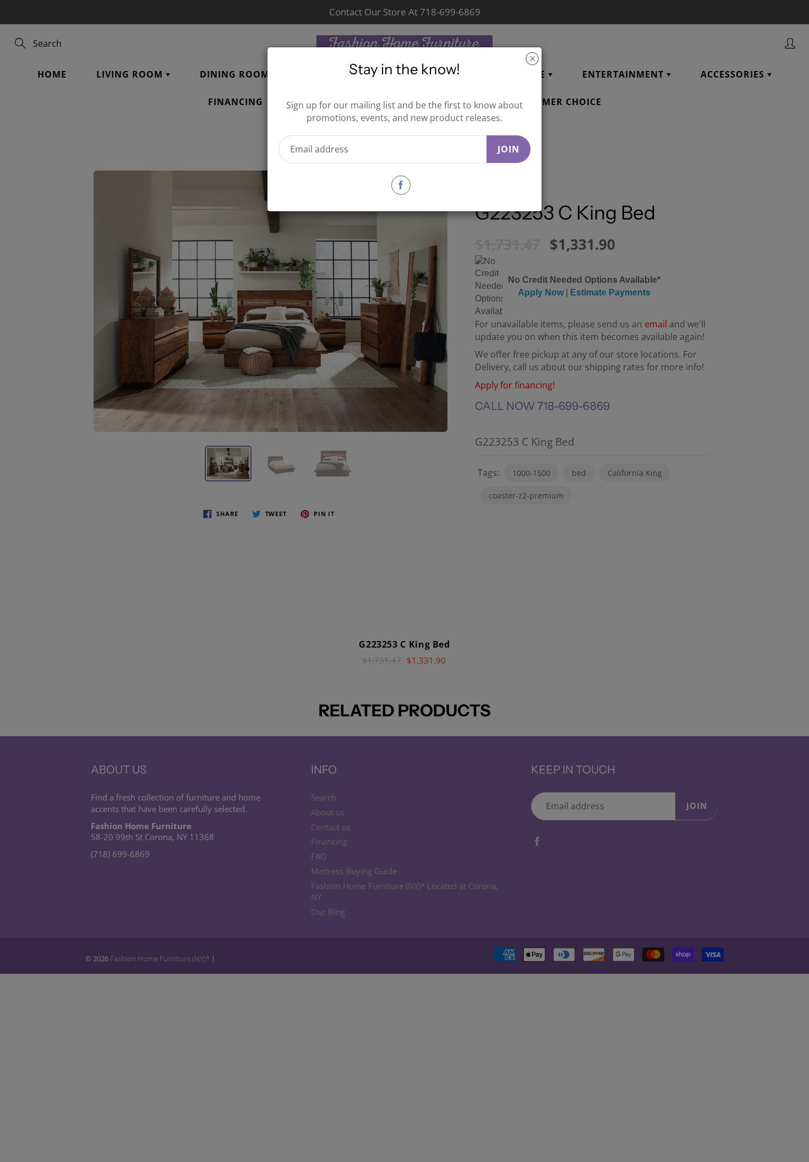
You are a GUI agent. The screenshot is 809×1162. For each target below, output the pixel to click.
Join (509, 149)
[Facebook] (401, 185)
